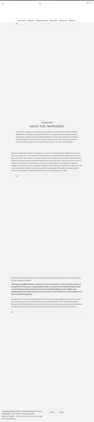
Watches (22, 20)
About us (63, 20)
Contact (72, 20)
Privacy (52, 412)
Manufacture (42, 20)
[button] (90, 10)
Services (53, 20)
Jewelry (31, 20)
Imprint (61, 412)
